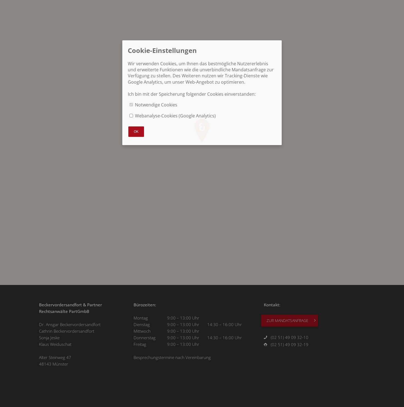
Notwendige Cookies (156, 105)
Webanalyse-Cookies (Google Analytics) (175, 116)
